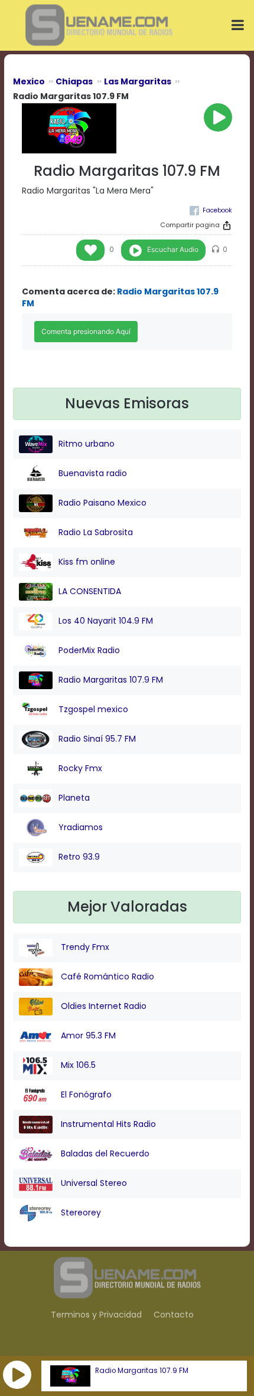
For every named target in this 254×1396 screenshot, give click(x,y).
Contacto (174, 1314)
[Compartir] (227, 225)
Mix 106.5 (77, 1065)
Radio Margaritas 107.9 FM (141, 1370)
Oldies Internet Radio (102, 1006)
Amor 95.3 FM (87, 1035)
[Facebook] (211, 210)
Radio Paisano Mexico (102, 503)
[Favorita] (90, 250)
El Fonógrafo (85, 1094)
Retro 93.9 (79, 857)
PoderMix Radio (89, 650)
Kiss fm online (86, 562)
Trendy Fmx (83, 947)
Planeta (74, 798)
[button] (17, 1375)
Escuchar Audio (172, 249)
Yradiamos (80, 827)
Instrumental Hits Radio (107, 1124)
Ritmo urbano (86, 444)
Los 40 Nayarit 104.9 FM (105, 621)
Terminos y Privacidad (96, 1314)
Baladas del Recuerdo (103, 1153)
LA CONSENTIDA (89, 591)
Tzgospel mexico (93, 709)
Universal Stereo (92, 1183)
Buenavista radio (92, 473)
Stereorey (79, 1212)
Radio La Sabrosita (95, 532)
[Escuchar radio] (218, 117)
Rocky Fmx (80, 768)
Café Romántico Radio (106, 976)
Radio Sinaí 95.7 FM (97, 739)
